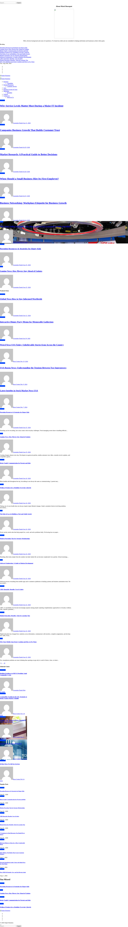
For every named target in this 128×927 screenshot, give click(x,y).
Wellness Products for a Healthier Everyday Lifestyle (15, 487)
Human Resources (8, 85)
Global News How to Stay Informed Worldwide (21, 299)
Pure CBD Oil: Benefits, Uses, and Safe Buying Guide (13, 872)
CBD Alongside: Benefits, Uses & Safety (12, 589)
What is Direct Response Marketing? (11, 743)
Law (1, 510)
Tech (4, 88)
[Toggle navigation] (0, 77)
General (5, 94)
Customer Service (12, 86)
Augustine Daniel (18, 123)
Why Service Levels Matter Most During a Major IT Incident (31, 105)
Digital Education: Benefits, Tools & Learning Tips (15, 615)
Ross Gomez (16, 242)
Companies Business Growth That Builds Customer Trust (30, 130)
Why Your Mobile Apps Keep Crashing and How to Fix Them (18, 642)
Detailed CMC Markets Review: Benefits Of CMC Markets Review (13, 721)
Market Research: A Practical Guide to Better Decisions (28, 154)
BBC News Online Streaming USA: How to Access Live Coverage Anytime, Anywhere (35, 226)
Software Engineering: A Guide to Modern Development (16, 563)
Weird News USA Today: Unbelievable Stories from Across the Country (32, 345)
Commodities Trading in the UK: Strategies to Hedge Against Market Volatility (13, 697)
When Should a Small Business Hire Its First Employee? (29, 178)
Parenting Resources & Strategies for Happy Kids (20, 249)
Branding (9, 92)
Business (5, 81)
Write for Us (10, 97)
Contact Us (6, 96)
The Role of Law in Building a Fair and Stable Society (16, 514)
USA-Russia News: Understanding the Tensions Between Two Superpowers (33, 368)
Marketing (6, 91)
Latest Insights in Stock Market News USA (19, 390)
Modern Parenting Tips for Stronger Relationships (15, 538)
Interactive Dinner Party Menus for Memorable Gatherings (26, 322)
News (1, 222)
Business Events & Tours (10, 89)
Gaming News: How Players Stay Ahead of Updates (21, 271)
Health (2, 484)
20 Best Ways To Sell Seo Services (10, 764)
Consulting (10, 83)
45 (4, 663)
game (1, 266)
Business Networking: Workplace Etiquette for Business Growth (33, 203)
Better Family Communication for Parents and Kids (15, 463)
